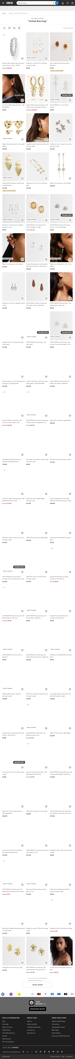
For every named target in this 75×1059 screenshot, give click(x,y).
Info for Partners (56, 1033)
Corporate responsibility (34, 1027)
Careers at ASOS (32, 1024)
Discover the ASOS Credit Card (61, 1036)
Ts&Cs (63, 1056)
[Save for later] (22, 58)
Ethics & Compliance (8, 1042)
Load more (37, 985)
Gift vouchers (55, 1024)
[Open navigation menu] (3, 3)
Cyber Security (31, 1033)
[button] (23, 1051)
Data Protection (6, 1039)
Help (3, 1021)
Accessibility (70, 1056)
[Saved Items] (67, 3)
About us (29, 1021)
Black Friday (55, 1030)
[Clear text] (53, 3)
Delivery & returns (7, 1027)
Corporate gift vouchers (58, 1027)
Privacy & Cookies (55, 1056)
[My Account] (62, 3)
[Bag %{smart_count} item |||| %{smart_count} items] (72, 3)
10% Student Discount (8, 1033)
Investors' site (31, 1030)
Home (4, 13)
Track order (5, 1024)
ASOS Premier (6, 1030)
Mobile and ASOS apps (58, 1021)
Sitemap (4, 1036)
